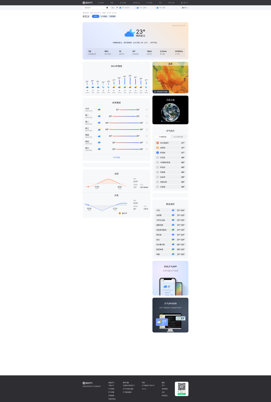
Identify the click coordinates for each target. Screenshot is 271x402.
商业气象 (171, 3)
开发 (160, 3)
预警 (111, 3)
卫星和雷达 (136, 3)
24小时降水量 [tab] (178, 137)
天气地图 (149, 3)
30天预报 (104, 16)
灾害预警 (112, 16)
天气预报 (101, 3)
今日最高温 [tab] (162, 137)
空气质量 (123, 3)
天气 (95, 16)
